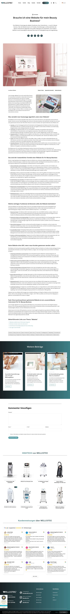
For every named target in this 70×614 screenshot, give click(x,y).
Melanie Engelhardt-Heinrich (13, 547)
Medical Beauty (58, 90)
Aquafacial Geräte (23, 505)
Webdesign (33, 334)
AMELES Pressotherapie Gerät (27, 481)
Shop (29, 2)
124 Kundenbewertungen (4, 605)
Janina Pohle (10, 532)
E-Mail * (28, 426)
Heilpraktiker (51, 332)
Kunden (33, 2)
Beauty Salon (32, 332)
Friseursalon (38, 332)
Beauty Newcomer (17, 332)
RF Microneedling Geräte (41, 505)
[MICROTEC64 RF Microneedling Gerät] (43, 495)
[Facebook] (28, 36)
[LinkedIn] (38, 36)
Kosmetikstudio (57, 332)
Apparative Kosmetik (49, 90)
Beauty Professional (25, 332)
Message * (10, 412)
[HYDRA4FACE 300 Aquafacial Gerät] (27, 495)
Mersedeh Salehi (10, 562)
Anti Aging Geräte (29, 505)
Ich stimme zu (63, 612)
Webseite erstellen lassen (40, 334)
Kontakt (38, 2)
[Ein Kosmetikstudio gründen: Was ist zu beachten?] (57, 361)
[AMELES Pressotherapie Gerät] (27, 470)
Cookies (56, 612)
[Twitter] (32, 36)
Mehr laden (35, 576)
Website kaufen (56, 334)
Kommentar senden (13, 437)
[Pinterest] (35, 36)
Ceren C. (52, 547)
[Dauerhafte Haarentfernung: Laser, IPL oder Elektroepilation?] (13, 361)
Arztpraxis (10, 332)
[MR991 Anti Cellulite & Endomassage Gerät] (60, 495)
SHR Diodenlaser (6, 505)
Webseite (47, 426)
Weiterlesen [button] (6, 542)
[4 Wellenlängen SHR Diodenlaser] (10, 470)
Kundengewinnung (12, 334)
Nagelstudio (19, 334)
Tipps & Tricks (41, 90)
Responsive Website (25, 334)
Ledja (30, 562)
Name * (9, 426)
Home (19, 2)
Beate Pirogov (53, 562)
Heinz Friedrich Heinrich (34, 547)
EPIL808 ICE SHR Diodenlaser (10, 506)
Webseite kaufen (49, 334)
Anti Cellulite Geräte (57, 505)
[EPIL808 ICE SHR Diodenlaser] (10, 495)
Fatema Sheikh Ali (33, 532)
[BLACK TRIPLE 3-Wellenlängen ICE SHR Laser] (60, 470)
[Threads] (41, 36)
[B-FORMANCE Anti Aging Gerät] (43, 470)
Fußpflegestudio (45, 332)
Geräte (24, 2)
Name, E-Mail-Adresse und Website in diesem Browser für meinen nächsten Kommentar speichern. (28, 434)
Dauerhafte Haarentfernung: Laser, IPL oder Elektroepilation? (12, 375)
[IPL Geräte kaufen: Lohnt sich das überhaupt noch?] (35, 361)
